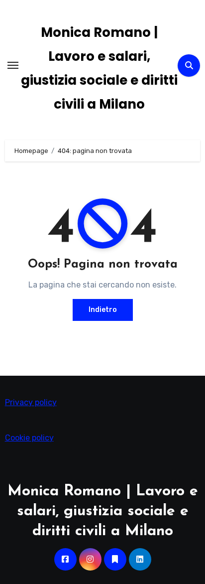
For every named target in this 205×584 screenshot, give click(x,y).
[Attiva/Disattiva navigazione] (13, 65)
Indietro (103, 309)
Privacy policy (31, 402)
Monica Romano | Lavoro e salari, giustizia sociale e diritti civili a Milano (102, 511)
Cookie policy (29, 437)
